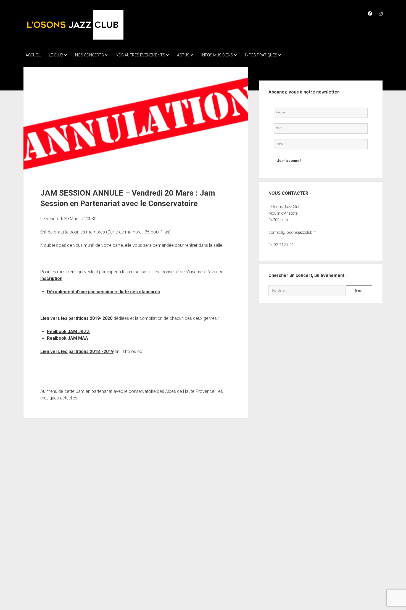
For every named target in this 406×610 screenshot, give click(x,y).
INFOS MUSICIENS (217, 55)
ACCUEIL (33, 55)
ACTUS (183, 55)
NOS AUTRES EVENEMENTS (140, 55)
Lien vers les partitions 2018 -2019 (77, 351)
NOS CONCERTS (89, 55)
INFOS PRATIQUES (261, 55)
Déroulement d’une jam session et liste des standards (103, 291)
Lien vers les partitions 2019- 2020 (76, 318)
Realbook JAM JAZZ (68, 331)
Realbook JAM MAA (67, 338)
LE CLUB (56, 55)
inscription (51, 278)
